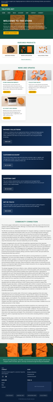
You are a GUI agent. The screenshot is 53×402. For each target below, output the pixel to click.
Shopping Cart (30, 374)
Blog (14, 12)
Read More (7, 92)
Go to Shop (8, 165)
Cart (27, 12)
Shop (9, 12)
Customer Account (31, 376)
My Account (8, 189)
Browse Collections (11, 33)
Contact (33, 12)
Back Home (8, 211)
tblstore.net (8, 9)
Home (3, 12)
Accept (5, 5)
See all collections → (26, 59)
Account (20, 12)
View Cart (7, 141)
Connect (40, 12)
